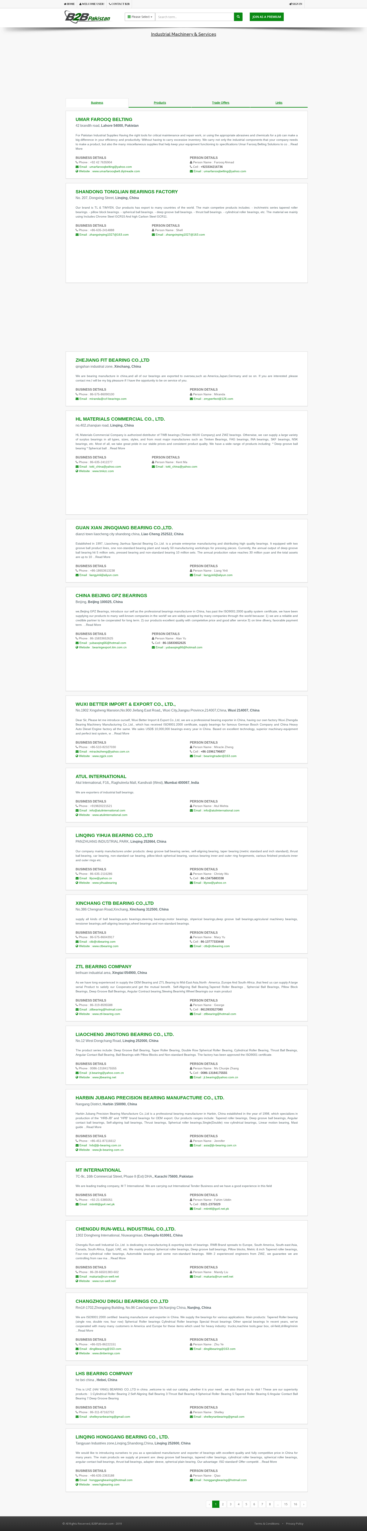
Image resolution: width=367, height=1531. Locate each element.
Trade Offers (220, 103)
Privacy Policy (294, 1523)
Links (278, 103)
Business (97, 103)
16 (295, 1504)
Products (160, 103)
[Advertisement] (183, 68)
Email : (105, 166)
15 (286, 1504)
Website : (109, 171)
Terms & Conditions (266, 1523)
